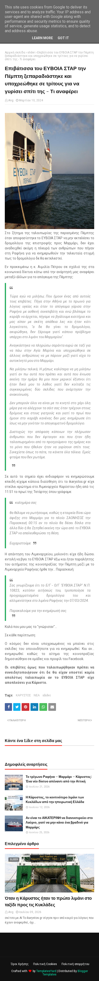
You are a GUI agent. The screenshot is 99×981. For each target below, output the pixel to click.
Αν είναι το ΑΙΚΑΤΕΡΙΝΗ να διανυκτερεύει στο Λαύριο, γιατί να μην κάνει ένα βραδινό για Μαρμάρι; (59, 822)
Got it (63, 38)
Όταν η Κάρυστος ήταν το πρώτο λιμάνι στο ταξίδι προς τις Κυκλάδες (48, 901)
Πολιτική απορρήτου (75, 964)
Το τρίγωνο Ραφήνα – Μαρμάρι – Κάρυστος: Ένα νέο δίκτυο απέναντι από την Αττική (59, 779)
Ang (10, 100)
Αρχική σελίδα (15, 52)
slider (31, 52)
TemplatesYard (46, 971)
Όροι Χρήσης (20, 964)
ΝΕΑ (37, 695)
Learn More (42, 38)
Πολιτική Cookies (45, 964)
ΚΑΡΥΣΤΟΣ (23, 695)
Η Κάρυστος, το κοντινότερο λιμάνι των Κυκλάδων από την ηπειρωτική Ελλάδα (55, 799)
